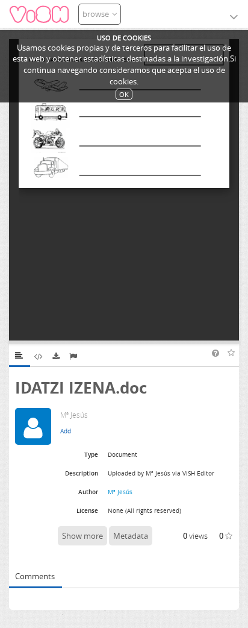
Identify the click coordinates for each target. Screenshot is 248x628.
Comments (35, 576)
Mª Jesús (120, 492)
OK (124, 94)
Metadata (130, 535)
